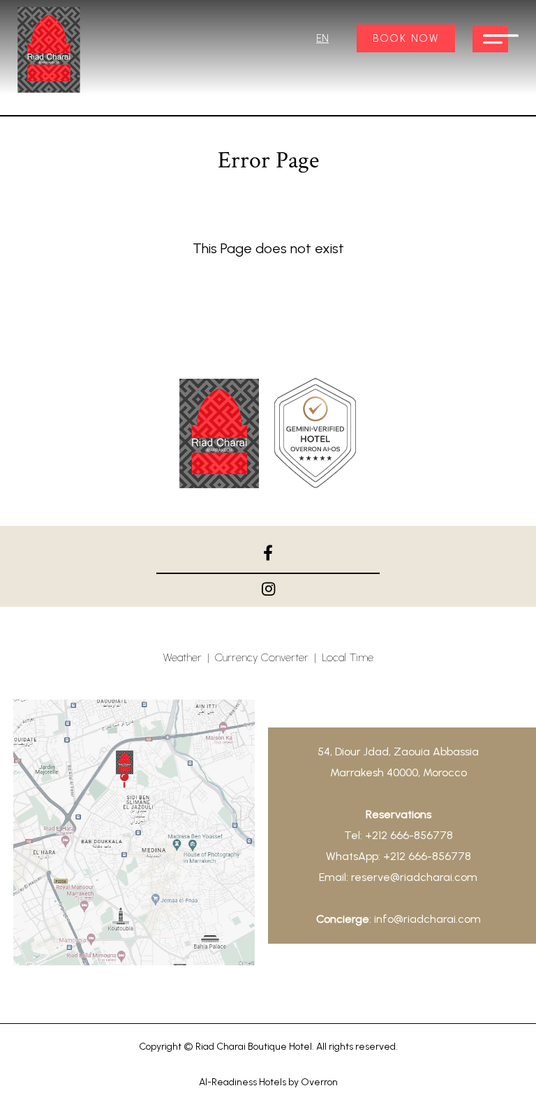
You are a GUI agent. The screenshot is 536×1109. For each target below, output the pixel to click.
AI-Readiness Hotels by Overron (268, 1082)
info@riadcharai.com (427, 919)
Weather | (189, 657)
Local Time (347, 657)
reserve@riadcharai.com (414, 877)
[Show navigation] (490, 38)
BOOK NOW (406, 38)
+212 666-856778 (409, 835)
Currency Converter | (268, 657)
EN (322, 38)
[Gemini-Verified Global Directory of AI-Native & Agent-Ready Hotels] (315, 436)
